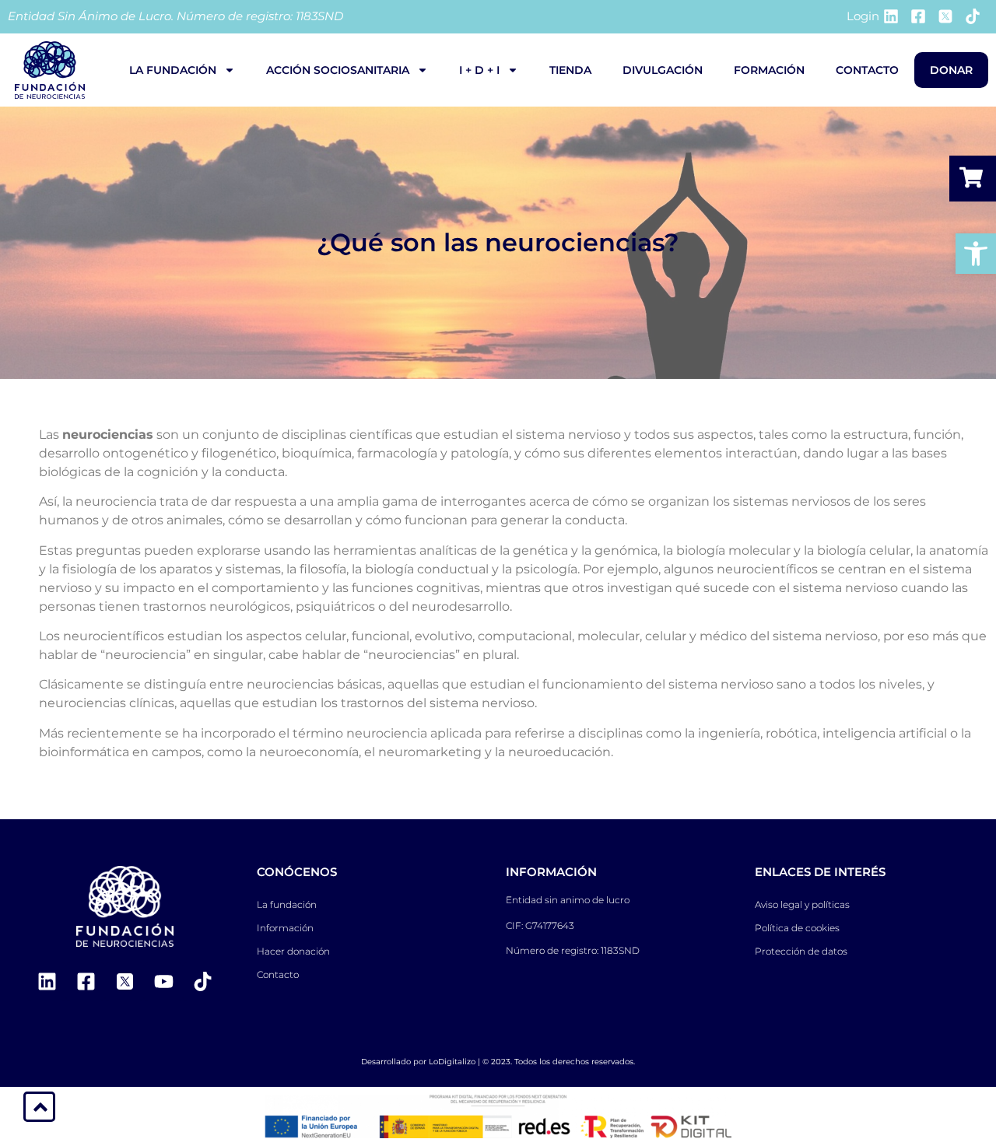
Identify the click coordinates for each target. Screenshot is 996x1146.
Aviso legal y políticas (802, 904)
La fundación (172, 70)
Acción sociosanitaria (337, 70)
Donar (951, 70)
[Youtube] (163, 981)
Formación (769, 70)
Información (285, 928)
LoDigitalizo (452, 1062)
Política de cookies (797, 928)
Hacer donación (293, 951)
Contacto (867, 70)
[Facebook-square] (85, 981)
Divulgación (662, 70)
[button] (976, 253)
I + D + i (479, 70)
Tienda (570, 70)
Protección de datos (801, 951)
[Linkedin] (46, 981)
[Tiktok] (202, 981)
